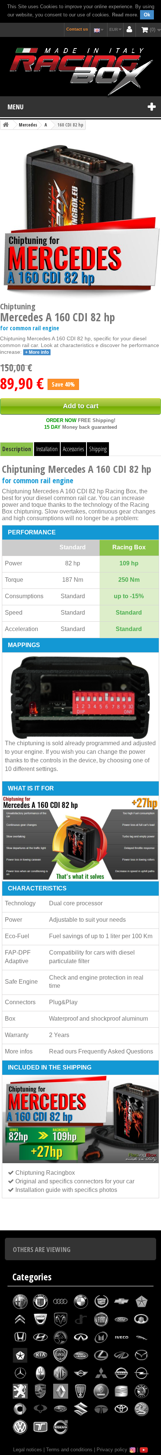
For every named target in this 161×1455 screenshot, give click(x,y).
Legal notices (27, 1449)
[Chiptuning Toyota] (121, 1409)
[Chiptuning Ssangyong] (40, 1409)
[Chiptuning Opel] (141, 1373)
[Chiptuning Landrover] (80, 1355)
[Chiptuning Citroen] (20, 1319)
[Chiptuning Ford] (121, 1319)
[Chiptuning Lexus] (101, 1355)
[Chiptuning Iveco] (121, 1337)
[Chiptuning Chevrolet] (121, 1301)
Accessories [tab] (73, 449)
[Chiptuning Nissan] (121, 1373)
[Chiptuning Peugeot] (20, 1391)
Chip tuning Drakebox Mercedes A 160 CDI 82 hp (69, 1227)
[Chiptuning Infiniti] (80, 1337)
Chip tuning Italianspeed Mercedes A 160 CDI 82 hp (45, 1220)
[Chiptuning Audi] (60, 1301)
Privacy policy (112, 1449)
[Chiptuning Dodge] (60, 1319)
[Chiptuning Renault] (60, 1391)
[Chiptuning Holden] (60, 1337)
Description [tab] (16, 449)
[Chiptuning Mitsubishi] (101, 1373)
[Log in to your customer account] (130, 30)
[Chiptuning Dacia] (40, 1319)
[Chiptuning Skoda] (141, 1391)
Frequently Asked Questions (115, 1051)
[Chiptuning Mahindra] (121, 1355)
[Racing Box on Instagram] (133, 1449)
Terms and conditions (69, 1449)
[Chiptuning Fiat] (101, 1319)
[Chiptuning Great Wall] (141, 1319)
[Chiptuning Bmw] (80, 1301)
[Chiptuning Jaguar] (141, 1337)
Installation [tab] (47, 449)
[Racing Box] (80, 71)
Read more (124, 15)
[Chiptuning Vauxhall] (141, 1409)
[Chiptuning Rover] (80, 1391)
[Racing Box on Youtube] (144, 1449)
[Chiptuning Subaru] (60, 1409)
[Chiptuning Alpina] (40, 1301)
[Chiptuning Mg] (60, 1373)
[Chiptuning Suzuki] (80, 1409)
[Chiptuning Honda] (20, 1337)
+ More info (37, 352)
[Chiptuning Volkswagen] (20, 1427)
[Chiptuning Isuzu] (101, 1337)
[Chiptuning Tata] (101, 1409)
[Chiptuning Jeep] (20, 1355)
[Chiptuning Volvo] (60, 1427)
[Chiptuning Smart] (20, 1409)
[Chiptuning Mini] (80, 1373)
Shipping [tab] (98, 449)
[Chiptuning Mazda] (141, 1355)
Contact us (77, 29)
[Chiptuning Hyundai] (40, 1337)
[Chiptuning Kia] (40, 1355)
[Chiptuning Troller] (40, 1427)
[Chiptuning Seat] (121, 1391)
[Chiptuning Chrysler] (141, 1301)
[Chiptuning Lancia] (60, 1355)
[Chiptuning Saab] (101, 1391)
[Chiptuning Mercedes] (20, 1373)
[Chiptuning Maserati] (40, 1373)
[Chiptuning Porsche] (40, 1391)
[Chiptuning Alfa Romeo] (20, 1301)
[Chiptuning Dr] (80, 1319)
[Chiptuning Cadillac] (101, 1301)
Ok (147, 15)
